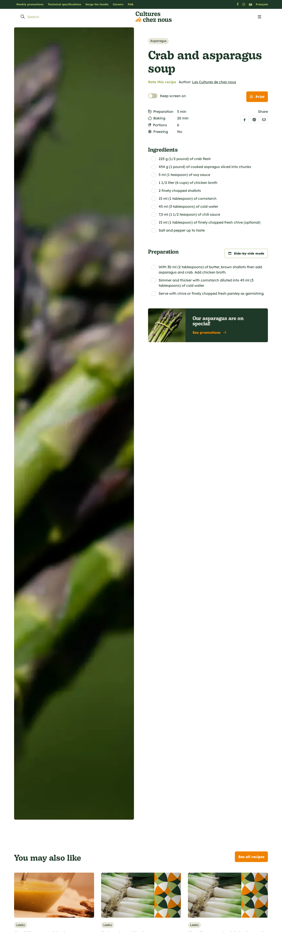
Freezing (160, 131)
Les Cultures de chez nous (214, 82)
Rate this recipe (162, 82)
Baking (159, 118)
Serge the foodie (96, 4)
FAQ (130, 4)
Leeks (20, 925)
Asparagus (158, 41)
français (262, 4)
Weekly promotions (29, 4)
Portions (160, 125)
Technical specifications (64, 4)
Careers (118, 4)
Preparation (163, 111)
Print (260, 96)
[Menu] (259, 17)
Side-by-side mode (249, 253)
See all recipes (251, 857)
